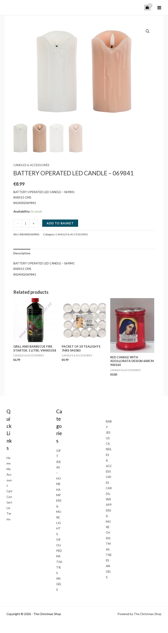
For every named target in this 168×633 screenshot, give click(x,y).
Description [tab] (21, 253)
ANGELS (58, 584)
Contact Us (9, 502)
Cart (9, 491)
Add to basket (60, 223)
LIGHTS (58, 528)
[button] (148, 31)
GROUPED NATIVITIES (59, 556)
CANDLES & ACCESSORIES (31, 165)
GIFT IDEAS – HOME (58, 467)
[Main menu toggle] (159, 7)
